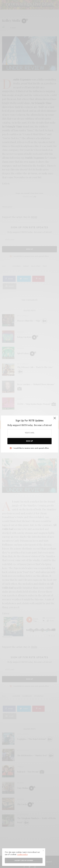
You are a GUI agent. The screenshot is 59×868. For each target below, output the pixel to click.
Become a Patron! (43, 425)
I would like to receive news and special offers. (31, 448)
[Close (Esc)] (54, 419)
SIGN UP (29, 441)
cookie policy (22, 854)
